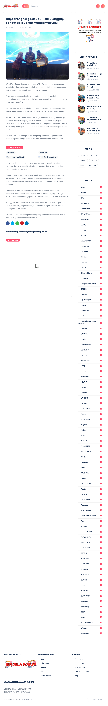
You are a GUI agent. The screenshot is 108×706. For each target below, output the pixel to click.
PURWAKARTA (91, 537)
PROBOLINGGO (91, 532)
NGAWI (91, 478)
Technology (91, 607)
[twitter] (78, 6)
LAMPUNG (91, 393)
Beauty (43, 667)
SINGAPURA (91, 564)
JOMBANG (91, 350)
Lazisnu (91, 403)
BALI (91, 198)
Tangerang (91, 601)
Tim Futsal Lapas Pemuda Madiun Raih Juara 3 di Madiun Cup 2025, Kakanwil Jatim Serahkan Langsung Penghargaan (94, 118)
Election (44, 671)
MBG (91, 435)
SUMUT (91, 585)
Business (44, 659)
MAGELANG (91, 419)
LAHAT (91, 387)
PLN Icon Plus (91, 510)
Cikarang (91, 257)
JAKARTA (94, 160)
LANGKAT (91, 398)
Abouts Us (79, 659)
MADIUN (91, 414)
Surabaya (91, 591)
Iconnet (91, 305)
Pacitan (91, 489)
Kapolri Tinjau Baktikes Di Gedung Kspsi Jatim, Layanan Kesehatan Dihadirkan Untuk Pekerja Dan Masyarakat (94, 97)
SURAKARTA (91, 596)
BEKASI (91, 225)
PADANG (91, 494)
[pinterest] (85, 6)
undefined (20, 153)
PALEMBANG (91, 500)
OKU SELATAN (91, 484)
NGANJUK (91, 473)
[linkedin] (27, 224)
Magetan (91, 425)
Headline (82, 155)
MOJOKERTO (91, 446)
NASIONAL (91, 462)
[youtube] (91, 6)
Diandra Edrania (91, 273)
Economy (91, 278)
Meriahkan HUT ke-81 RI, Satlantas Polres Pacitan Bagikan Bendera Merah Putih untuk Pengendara (94, 108)
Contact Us (79, 663)
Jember (91, 339)
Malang (91, 430)
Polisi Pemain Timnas (91, 516)
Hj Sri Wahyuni (91, 300)
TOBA (91, 612)
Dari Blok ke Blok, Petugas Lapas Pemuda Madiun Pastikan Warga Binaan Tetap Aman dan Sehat (94, 129)
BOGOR (91, 235)
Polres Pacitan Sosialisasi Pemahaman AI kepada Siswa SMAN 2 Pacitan (94, 86)
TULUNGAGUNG (91, 623)
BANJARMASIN (91, 214)
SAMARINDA (91, 542)
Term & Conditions (82, 671)
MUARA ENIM (91, 451)
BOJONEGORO (91, 241)
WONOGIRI (92, 166)
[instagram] (88, 6)
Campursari (91, 246)
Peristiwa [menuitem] (34, 6)
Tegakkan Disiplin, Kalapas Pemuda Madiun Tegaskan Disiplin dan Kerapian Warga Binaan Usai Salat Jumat (94, 64)
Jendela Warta (91, 344)
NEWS (82, 166)
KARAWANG (91, 361)
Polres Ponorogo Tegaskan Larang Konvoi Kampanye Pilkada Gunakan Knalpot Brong (94, 75)
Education (45, 663)
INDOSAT (83, 160)
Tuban (91, 617)
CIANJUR (91, 252)
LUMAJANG (91, 409)
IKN (91, 316)
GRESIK (91, 289)
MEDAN (91, 441)
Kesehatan (91, 377)
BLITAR (91, 230)
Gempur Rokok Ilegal (91, 284)
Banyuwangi (91, 219)
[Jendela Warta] (11, 6)
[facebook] (74, 6)
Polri (91, 521)
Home (26, 6)
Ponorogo (91, 526)
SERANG (91, 553)
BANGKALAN (91, 209)
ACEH (91, 187)
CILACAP (91, 262)
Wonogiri (91, 628)
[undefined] (10, 152)
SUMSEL (91, 580)
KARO (91, 366)
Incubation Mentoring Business (90, 322)
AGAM (91, 193)
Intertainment (46, 676)
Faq (76, 676)
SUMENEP (91, 575)
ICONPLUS (94, 155)
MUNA (91, 457)
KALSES (91, 355)
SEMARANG (91, 548)
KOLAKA (91, 382)
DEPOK (91, 268)
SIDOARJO (91, 558)
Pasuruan (91, 505)
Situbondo (91, 569)
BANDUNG (91, 203)
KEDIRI (91, 371)
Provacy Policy (80, 667)
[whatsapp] (81, 6)
